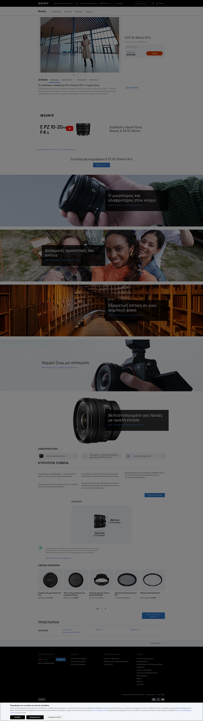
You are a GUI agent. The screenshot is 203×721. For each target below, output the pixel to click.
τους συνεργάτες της (99, 710)
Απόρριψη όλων (35, 717)
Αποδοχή (18, 717)
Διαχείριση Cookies (54, 717)
